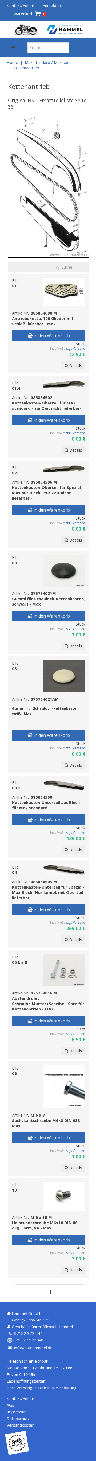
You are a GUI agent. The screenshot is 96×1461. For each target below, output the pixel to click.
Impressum (17, 1411)
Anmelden (52, 5)
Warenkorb (29, 13)
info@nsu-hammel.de (33, 1347)
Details (75, 365)
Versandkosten (20, 1425)
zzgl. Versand (75, 348)
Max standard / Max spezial (50, 62)
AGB (11, 1405)
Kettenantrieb (26, 67)
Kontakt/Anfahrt (21, 5)
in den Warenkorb (51, 336)
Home (12, 62)
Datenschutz (18, 1418)
